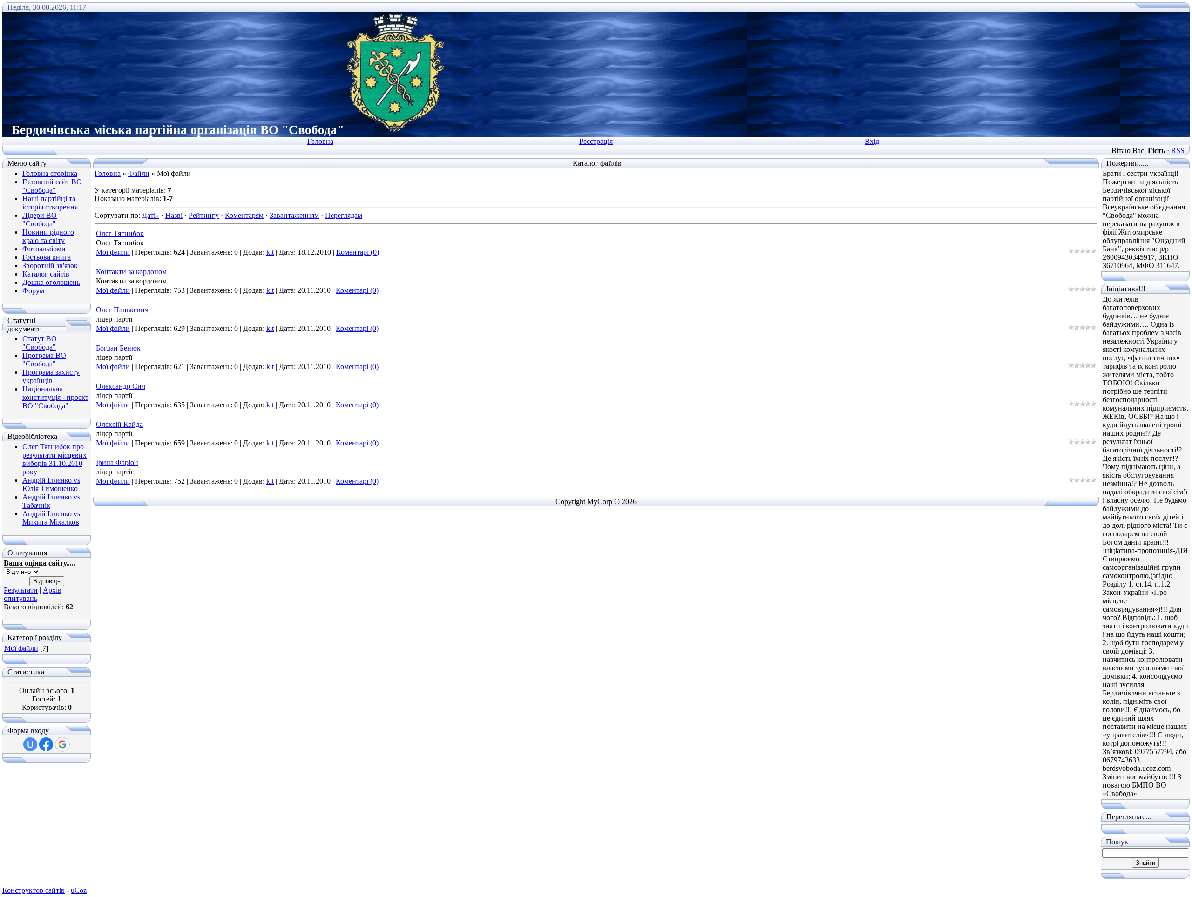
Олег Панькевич (122, 310)
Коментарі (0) (357, 252)
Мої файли (21, 648)
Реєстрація (596, 141)
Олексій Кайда (119, 424)
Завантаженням (294, 215)
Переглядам (343, 215)
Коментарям (244, 215)
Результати (21, 590)
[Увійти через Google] (62, 744)
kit (270, 252)
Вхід (872, 141)
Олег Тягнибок (120, 233)
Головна (320, 141)
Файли (138, 173)
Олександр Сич (120, 386)
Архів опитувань (32, 594)
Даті (149, 215)
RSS (1178, 151)
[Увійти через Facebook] (46, 744)
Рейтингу (204, 215)
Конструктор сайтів (33, 890)
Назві (174, 215)
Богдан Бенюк (118, 348)
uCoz (79, 890)
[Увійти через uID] (30, 744)
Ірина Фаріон (117, 462)
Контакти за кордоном (131, 272)
